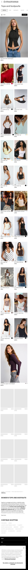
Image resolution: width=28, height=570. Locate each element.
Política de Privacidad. (10, 559)
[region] (13, 557)
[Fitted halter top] (20, 124)
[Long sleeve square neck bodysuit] (14, 363)
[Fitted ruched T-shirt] (20, 73)
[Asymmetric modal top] (7, 73)
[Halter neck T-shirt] (20, 99)
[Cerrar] (24, 548)
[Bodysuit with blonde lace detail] (7, 124)
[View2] (1, 14)
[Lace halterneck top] (7, 99)
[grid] (14, 39)
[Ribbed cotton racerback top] (7, 200)
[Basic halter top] (7, 175)
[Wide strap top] (20, 149)
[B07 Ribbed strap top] (20, 251)
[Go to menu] (2, 2)
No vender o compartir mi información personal (13, 563)
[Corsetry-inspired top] (7, 302)
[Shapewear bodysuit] (20, 328)
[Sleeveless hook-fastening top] (14, 37)
